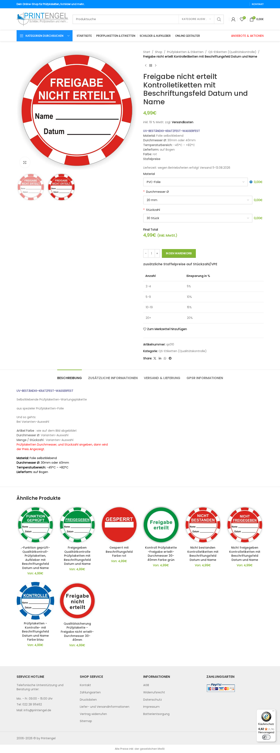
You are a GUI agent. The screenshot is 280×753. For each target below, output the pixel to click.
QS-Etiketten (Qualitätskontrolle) (232, 52)
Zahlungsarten (90, 692)
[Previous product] (145, 65)
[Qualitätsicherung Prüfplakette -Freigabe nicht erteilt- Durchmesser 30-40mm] (77, 601)
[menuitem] (108, 685)
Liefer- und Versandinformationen (104, 707)
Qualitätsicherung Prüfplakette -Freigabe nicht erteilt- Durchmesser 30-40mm (77, 632)
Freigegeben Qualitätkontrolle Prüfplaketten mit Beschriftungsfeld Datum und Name (77, 555)
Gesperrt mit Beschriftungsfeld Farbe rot (119, 551)
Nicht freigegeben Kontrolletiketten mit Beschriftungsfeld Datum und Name (244, 553)
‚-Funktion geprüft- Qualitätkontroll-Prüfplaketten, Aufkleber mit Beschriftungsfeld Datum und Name (35, 557)
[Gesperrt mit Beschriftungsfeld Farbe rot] (119, 525)
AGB (146, 685)
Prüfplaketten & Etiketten (185, 52)
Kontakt (85, 685)
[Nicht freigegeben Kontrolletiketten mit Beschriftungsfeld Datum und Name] (245, 525)
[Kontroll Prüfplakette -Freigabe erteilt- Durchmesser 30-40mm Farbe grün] (161, 525)
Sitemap (86, 721)
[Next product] (155, 65)
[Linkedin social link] (160, 358)
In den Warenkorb (179, 253)
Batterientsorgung (156, 714)
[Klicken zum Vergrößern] (25, 162)
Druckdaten (88, 700)
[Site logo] (42, 19)
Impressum (151, 707)
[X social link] (155, 358)
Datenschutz (152, 700)
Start (146, 52)
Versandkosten (182, 122)
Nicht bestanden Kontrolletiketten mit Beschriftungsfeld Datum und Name (202, 553)
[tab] (69, 376)
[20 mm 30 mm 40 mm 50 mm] (197, 200)
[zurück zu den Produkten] (150, 65)
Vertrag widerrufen (93, 714)
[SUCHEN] (219, 19)
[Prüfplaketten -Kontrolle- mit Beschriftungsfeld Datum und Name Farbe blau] (35, 601)
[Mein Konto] (233, 19)
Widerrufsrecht (154, 692)
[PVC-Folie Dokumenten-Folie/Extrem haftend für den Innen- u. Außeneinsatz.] (197, 182)
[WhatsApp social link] (164, 358)
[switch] (266, 737)
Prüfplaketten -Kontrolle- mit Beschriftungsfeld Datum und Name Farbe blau (35, 631)
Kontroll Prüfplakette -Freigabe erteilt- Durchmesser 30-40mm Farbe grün (161, 553)
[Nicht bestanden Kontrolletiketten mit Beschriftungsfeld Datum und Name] (203, 525)
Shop (158, 52)
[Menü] (273, 711)
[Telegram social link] (170, 358)
